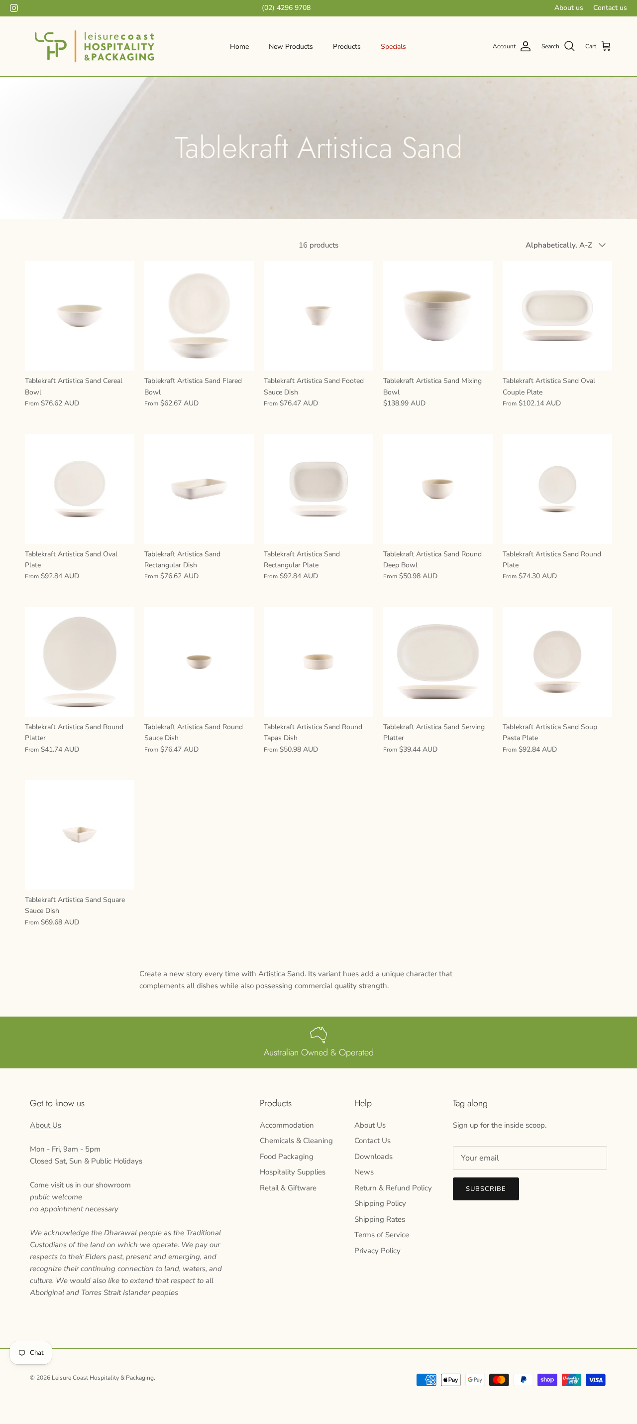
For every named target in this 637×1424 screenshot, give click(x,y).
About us (568, 7)
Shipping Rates (379, 1219)
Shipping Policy (380, 1203)
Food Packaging (287, 1157)
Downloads (373, 1157)
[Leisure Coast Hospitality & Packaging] (94, 46)
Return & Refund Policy (393, 1188)
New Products (291, 46)
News (364, 1172)
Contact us (610, 7)
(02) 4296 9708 (286, 7)
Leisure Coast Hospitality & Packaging (103, 1378)
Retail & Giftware (288, 1188)
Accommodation (287, 1125)
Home (239, 46)
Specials (393, 46)
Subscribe (486, 1188)
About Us (45, 1125)
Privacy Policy (377, 1251)
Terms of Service (381, 1235)
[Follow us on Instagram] (14, 8)
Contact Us (372, 1141)
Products (347, 46)
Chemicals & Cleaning (296, 1141)
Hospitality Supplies (292, 1172)
